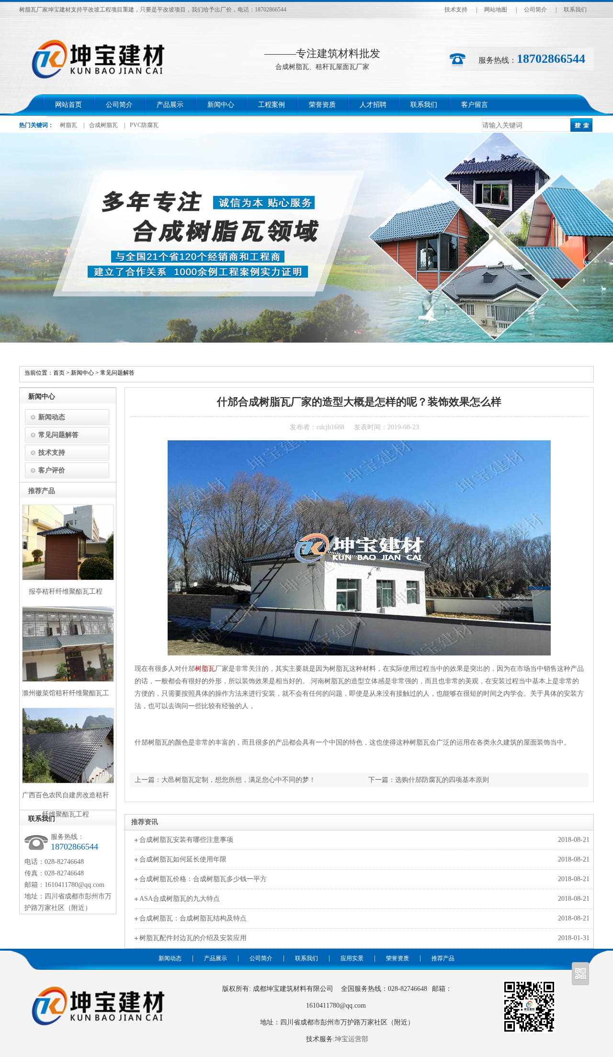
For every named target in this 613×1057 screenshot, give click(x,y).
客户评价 (51, 470)
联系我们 (575, 9)
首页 (59, 372)
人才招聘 (373, 104)
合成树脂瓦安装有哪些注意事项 (186, 839)
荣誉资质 (322, 104)
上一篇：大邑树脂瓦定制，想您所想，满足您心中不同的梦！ (225, 779)
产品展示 (170, 104)
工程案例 (271, 104)
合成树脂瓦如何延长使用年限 (183, 859)
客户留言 (474, 104)
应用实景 (352, 958)
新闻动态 (51, 417)
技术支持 (455, 9)
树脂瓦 (68, 125)
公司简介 (535, 9)
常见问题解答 (117, 372)
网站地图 (495, 9)
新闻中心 (220, 104)
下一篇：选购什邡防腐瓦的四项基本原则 (428, 779)
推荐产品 (442, 958)
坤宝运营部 (351, 1039)
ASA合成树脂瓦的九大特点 (179, 898)
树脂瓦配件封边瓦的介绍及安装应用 (193, 938)
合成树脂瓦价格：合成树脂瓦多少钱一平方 (203, 879)
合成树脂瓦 (103, 125)
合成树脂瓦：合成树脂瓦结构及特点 (193, 918)
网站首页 (68, 104)
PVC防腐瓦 (144, 125)
